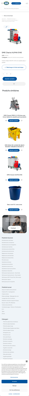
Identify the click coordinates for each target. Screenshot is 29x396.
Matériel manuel (11, 18)
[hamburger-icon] (2, 3)
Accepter (14, 381)
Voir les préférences (14, 390)
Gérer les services (14, 377)
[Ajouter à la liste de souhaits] (14, 84)
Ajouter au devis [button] (14, 120)
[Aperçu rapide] (6, 120)
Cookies (10, 393)
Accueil (4, 18)
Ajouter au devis (9, 79)
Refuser (14, 385)
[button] (26, 361)
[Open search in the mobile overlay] (14, 8)
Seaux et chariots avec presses (10, 20)
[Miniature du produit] (6, 26)
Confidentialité (16, 393)
